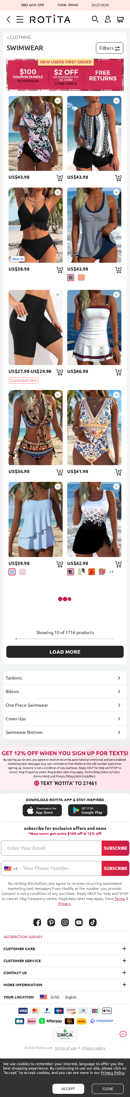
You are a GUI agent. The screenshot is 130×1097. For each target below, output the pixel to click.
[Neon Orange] (81, 277)
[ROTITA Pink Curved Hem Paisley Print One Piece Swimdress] (35, 133)
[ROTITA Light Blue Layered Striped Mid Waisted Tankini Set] (35, 519)
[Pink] (22, 571)
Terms (120, 898)
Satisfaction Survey (23, 937)
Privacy (64, 904)
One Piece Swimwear (27, 705)
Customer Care (19, 949)
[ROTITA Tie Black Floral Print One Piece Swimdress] (94, 519)
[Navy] (70, 277)
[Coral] (102, 571)
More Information (22, 985)
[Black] (70, 571)
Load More (65, 652)
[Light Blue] (12, 571)
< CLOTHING (19, 37)
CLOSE (108, 1089)
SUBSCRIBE (115, 848)
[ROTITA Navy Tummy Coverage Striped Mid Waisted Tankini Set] (94, 225)
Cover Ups (16, 718)
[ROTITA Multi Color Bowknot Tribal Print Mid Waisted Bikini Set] (35, 427)
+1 (111, 572)
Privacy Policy (112, 1072)
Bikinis (12, 691)
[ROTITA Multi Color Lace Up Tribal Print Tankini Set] (94, 427)
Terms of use (66, 1048)
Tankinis (14, 677)
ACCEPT (68, 1089)
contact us (15, 973)
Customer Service (22, 961)
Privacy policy (93, 1048)
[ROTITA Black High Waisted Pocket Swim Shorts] (35, 327)
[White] (81, 571)
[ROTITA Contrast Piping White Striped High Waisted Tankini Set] (94, 327)
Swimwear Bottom (24, 732)
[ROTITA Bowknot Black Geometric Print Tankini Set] (94, 133)
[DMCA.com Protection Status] (65, 1035)
